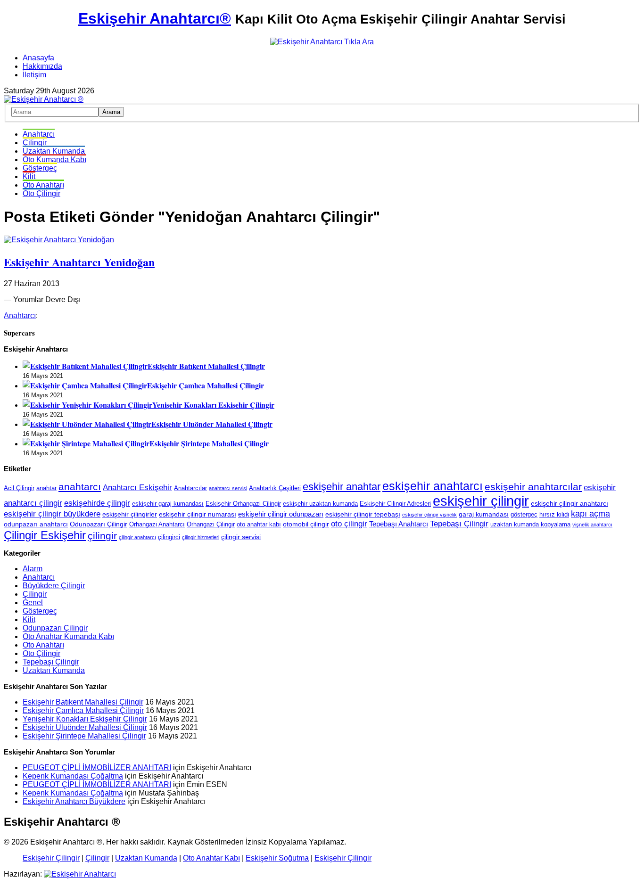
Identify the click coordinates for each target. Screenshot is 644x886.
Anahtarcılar (190, 488)
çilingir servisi (241, 537)
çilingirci (169, 537)
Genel (33, 603)
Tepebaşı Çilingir (459, 523)
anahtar (46, 488)
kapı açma (590, 513)
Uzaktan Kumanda (54, 151)
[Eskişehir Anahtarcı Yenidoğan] (59, 240)
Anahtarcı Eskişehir (137, 487)
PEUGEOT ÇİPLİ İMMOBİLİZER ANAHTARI (97, 767)
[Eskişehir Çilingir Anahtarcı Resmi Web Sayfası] (43, 99)
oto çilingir (349, 523)
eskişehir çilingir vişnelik (429, 514)
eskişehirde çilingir (97, 503)
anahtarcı (79, 486)
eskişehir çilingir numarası (197, 514)
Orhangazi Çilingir (211, 524)
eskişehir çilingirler (129, 514)
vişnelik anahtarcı (592, 524)
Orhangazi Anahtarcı (157, 524)
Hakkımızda (42, 66)
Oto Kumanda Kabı (54, 160)
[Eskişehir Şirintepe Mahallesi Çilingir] (86, 443)
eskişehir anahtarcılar (533, 486)
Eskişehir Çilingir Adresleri (395, 503)
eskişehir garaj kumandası (168, 503)
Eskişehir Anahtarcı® (154, 18)
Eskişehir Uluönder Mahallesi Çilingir (211, 423)
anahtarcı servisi (228, 488)
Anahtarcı (39, 134)
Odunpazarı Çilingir (98, 524)
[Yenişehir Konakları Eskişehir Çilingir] (87, 404)
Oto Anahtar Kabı (211, 858)
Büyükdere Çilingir (54, 586)
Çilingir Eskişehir (45, 535)
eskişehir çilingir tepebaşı (362, 514)
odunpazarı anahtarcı (36, 524)
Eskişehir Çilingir (51, 858)
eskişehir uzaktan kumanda (320, 503)
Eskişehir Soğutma (277, 858)
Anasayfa (38, 58)
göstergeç (524, 514)
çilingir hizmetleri (200, 537)
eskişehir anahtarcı (432, 486)
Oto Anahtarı (43, 185)
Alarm (32, 569)
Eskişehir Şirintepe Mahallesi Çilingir (209, 443)
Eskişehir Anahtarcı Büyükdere (74, 801)
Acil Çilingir (19, 488)
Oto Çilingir (41, 193)
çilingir (102, 535)
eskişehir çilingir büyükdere (52, 513)
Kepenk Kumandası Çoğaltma (73, 776)
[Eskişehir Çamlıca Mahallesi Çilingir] (85, 385)
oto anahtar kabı (259, 524)
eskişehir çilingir (481, 501)
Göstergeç (40, 168)
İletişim (34, 75)
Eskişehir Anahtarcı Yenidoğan (79, 262)
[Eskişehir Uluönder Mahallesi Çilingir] (87, 423)
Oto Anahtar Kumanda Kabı (68, 636)
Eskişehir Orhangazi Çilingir (243, 503)
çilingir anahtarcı (137, 537)
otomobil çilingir (306, 524)
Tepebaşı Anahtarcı (398, 524)
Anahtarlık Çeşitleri (275, 488)
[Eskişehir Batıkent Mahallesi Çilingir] (85, 366)
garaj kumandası (484, 514)
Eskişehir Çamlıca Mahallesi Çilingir (205, 385)
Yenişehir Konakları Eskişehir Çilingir (213, 404)
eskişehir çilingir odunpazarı (280, 514)
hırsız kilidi (554, 514)
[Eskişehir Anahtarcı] (80, 874)
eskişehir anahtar (341, 486)
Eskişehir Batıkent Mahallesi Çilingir (206, 366)
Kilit (29, 176)
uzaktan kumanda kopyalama (530, 524)
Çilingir (35, 143)
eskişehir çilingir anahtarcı (569, 503)
